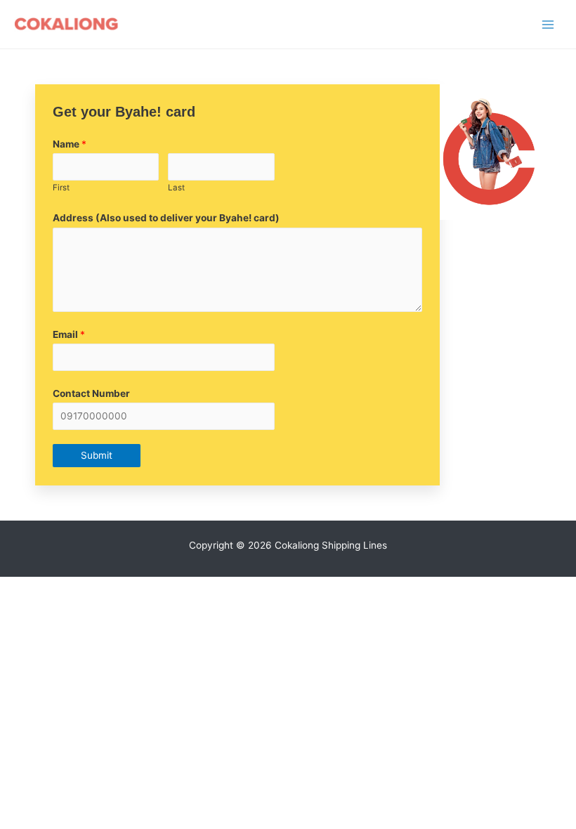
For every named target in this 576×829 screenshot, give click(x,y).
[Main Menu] (548, 24)
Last (176, 187)
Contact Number (91, 393)
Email (69, 334)
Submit (96, 455)
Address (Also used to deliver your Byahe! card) (166, 217)
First (61, 187)
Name (69, 144)
